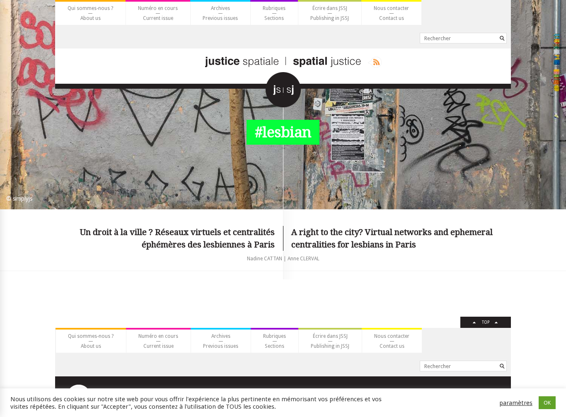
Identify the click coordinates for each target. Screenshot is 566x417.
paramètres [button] (515, 403)
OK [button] (547, 403)
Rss (375, 62)
